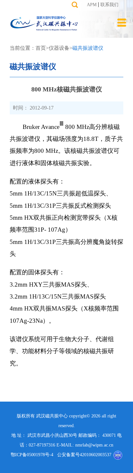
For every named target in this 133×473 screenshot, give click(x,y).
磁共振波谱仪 (87, 48)
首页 (41, 48)
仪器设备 (59, 48)
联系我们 (109, 4)
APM (92, 4)
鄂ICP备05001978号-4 (32, 454)
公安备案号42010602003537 (82, 454)
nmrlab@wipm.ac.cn (94, 445)
